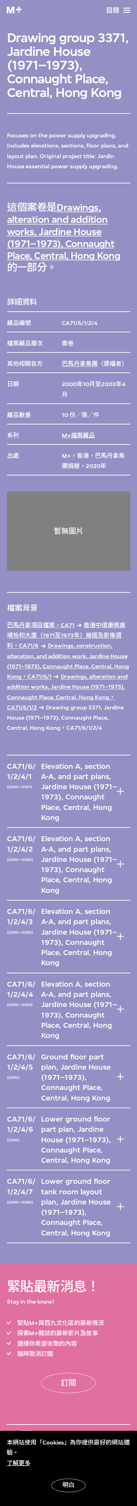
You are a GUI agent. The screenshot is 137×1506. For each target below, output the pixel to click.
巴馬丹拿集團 (80, 364)
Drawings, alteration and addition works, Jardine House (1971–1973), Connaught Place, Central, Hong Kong (63, 231)
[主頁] (14, 10)
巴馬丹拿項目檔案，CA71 (40, 625)
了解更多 (19, 1463)
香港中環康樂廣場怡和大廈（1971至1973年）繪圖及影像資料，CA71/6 (66, 636)
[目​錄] (127, 10)
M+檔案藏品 (78, 435)
